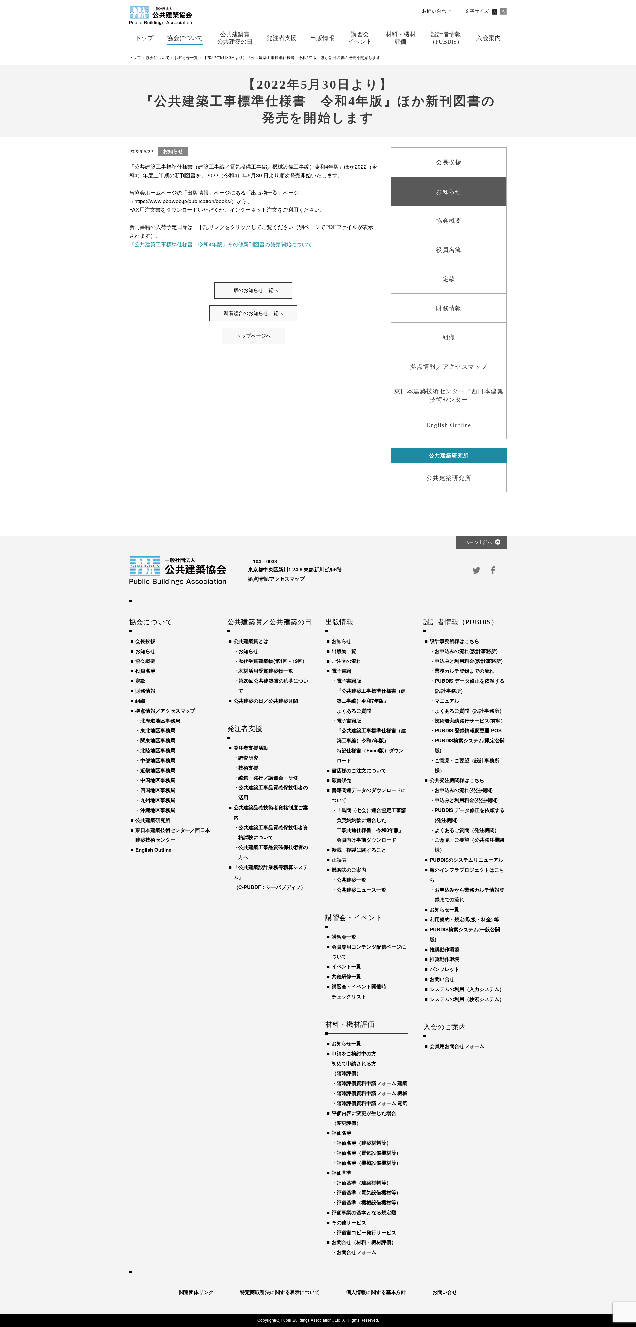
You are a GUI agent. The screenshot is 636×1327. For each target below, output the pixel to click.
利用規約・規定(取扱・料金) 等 (464, 919)
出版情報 (339, 622)
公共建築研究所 (152, 820)
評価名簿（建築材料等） (364, 1142)
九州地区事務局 (157, 800)
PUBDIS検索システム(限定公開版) (470, 745)
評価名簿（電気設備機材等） (369, 1152)
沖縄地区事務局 (157, 810)
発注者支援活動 (251, 747)
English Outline (153, 849)
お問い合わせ (436, 11)
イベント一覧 (346, 966)
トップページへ (253, 336)
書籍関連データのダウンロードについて (369, 795)
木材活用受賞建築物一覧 (265, 670)
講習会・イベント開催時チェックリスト (359, 991)
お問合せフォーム (356, 1252)
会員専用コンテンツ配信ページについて (369, 951)
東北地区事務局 (157, 730)
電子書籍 (341, 670)
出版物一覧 (344, 651)
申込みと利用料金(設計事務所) (469, 660)
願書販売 (341, 780)
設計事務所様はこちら (454, 641)
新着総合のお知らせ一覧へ (253, 313)
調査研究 (248, 757)
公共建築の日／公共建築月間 (266, 700)
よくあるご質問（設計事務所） (469, 710)
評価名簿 (341, 1132)
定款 (140, 680)
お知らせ (145, 651)
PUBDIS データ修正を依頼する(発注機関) (469, 815)
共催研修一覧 (346, 976)
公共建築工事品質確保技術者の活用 (273, 792)
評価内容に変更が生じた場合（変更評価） (364, 1117)
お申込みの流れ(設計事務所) (466, 651)
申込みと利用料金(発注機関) (466, 800)
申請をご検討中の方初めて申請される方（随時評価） (354, 1063)
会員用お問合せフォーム (457, 1046)
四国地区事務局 (157, 790)
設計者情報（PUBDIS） (460, 622)
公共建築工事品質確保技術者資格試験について (273, 832)
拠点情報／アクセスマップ (165, 710)
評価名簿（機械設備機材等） (369, 1162)
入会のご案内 (444, 1027)
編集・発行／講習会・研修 (268, 777)
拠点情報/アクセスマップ (276, 578)
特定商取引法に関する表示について (280, 1292)
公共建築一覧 (351, 879)
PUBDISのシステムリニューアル (466, 859)
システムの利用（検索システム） (467, 999)
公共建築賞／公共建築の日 (268, 622)
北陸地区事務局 (157, 750)
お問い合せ (442, 979)
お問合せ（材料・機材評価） (364, 1242)
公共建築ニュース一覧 (361, 889)
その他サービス (349, 1222)
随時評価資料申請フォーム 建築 (372, 1083)
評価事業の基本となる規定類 (364, 1212)
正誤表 (339, 859)
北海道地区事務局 (160, 720)
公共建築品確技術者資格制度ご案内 (271, 812)
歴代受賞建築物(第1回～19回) (271, 660)
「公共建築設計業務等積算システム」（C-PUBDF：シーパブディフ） (271, 877)
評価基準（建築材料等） (364, 1182)
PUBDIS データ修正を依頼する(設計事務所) (469, 685)
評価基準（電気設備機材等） (369, 1192)
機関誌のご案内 (349, 869)
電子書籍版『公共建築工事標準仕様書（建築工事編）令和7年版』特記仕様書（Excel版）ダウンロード (371, 740)
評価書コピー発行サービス (366, 1232)
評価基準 (341, 1172)
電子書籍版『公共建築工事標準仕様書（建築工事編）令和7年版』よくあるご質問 (371, 695)
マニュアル (447, 700)
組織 (140, 700)
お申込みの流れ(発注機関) (464, 790)
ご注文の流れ (346, 660)
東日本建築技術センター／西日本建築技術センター (172, 834)
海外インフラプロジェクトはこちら (467, 874)
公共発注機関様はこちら (457, 780)
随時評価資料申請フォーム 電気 (372, 1103)
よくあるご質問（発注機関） (467, 830)
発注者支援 (244, 729)
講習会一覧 (344, 936)
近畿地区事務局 (157, 770)
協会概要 (145, 660)
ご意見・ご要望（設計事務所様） (467, 765)
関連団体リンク (196, 1292)
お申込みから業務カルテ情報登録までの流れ (469, 894)
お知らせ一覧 (346, 1043)
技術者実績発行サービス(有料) (469, 720)
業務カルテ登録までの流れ (464, 670)
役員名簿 (145, 670)
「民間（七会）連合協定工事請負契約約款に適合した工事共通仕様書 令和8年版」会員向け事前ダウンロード (371, 824)
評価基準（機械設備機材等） (369, 1202)
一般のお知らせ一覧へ (253, 290)
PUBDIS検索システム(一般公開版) (465, 934)
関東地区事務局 (157, 740)
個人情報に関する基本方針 (376, 1292)
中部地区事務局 (157, 760)
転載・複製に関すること (359, 849)
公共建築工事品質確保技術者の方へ (273, 852)
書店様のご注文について (359, 770)
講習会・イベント (354, 918)
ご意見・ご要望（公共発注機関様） (469, 844)
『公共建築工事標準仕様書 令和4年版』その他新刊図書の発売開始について (220, 244)
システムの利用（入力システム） (467, 989)
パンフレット (444, 969)
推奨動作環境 (444, 949)
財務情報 (145, 690)
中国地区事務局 (157, 780)
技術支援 (248, 767)
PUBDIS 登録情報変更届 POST (469, 730)
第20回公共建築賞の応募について (273, 685)
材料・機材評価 (349, 1024)
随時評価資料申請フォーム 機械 (372, 1093)
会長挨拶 (145, 641)
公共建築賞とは (251, 641)
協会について (151, 622)
